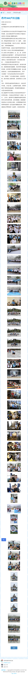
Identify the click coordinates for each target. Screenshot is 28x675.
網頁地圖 (3, 670)
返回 (14, 648)
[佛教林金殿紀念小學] (14, 5)
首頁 (3, 12)
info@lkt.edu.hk (7, 662)
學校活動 (9, 12)
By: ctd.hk (14, 673)
